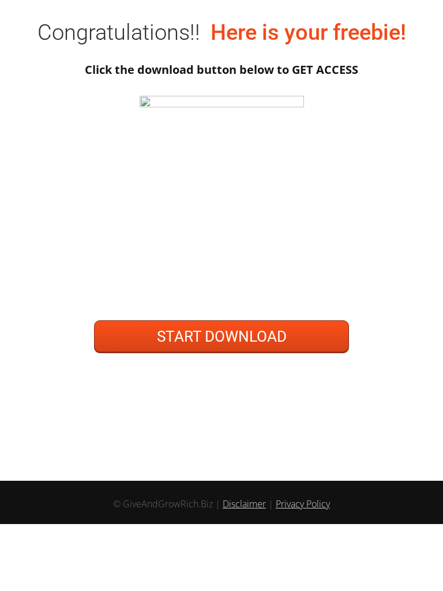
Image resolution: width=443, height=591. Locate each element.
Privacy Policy (303, 504)
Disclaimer (244, 504)
